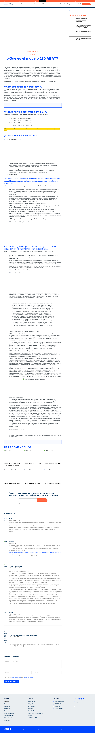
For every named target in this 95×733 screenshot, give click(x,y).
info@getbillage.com (59, 701)
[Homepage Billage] (9, 4)
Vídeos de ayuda (32, 717)
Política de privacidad (9, 715)
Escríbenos (57, 706)
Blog (5, 710)
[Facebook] (31, 64)
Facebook (77, 699)
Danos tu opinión (59, 708)
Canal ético (7, 720)
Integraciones (31, 703)
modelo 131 (28, 313)
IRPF (41, 73)
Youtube (83, 699)
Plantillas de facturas (33, 710)
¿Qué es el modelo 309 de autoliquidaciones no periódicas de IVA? (83, 27)
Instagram (81, 699)
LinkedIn (79, 699)
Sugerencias (7, 708)
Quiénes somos (8, 703)
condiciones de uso (42, 504)
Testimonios (7, 706)
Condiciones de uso (9, 713)
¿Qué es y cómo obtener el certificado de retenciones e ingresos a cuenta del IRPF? (34, 81)
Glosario (30, 708)
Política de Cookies (8, 718)
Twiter (75, 699)
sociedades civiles (8, 97)
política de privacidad (30, 504)
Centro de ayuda (32, 701)
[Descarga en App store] (79, 704)
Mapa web (6, 701)
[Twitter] (33, 64)
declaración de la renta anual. (21, 73)
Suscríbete (42, 500)
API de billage (31, 706)
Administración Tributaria (16, 165)
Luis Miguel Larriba (32, 53)
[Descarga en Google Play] (79, 709)
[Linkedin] (35, 64)
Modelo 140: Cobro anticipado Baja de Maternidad (81, 20)
